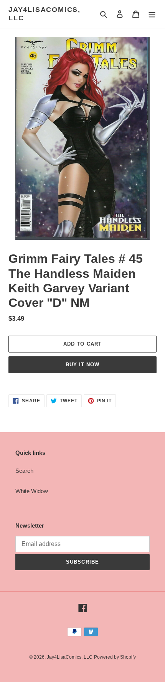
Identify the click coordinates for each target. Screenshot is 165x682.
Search (24, 470)
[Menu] (152, 14)
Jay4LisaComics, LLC (44, 14)
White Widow (31, 491)
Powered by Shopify (115, 657)
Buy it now (82, 364)
